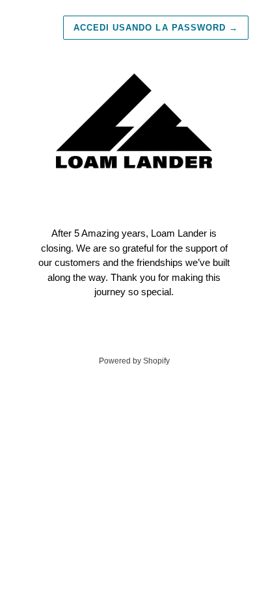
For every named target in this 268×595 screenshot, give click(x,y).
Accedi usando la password (156, 28)
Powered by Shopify (134, 360)
